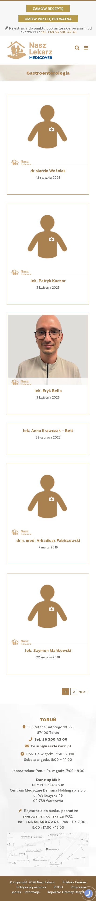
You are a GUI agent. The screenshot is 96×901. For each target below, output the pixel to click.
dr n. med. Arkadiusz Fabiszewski (48, 540)
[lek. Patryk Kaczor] (48, 240)
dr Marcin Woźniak (48, 170)
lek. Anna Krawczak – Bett (48, 430)
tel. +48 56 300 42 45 (58, 32)
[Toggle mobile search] (77, 47)
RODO (58, 887)
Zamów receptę (48, 8)
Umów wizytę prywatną (48, 19)
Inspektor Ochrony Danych (66, 892)
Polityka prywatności (31, 887)
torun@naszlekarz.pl (51, 746)
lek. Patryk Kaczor (48, 280)
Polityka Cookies (74, 882)
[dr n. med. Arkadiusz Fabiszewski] (48, 500)
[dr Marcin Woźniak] (48, 130)
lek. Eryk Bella (48, 390)
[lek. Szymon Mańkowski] (48, 610)
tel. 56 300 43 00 (50, 739)
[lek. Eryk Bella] (48, 350)
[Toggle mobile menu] (86, 47)
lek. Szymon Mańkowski (48, 650)
